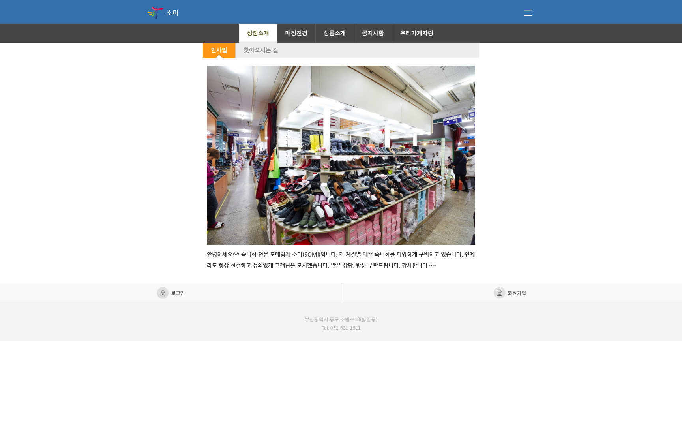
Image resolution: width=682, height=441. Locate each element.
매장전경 (296, 33)
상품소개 (335, 33)
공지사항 (373, 33)
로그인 (171, 293)
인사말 (219, 50)
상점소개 (258, 33)
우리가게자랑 (416, 33)
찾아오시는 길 (261, 50)
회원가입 (510, 293)
